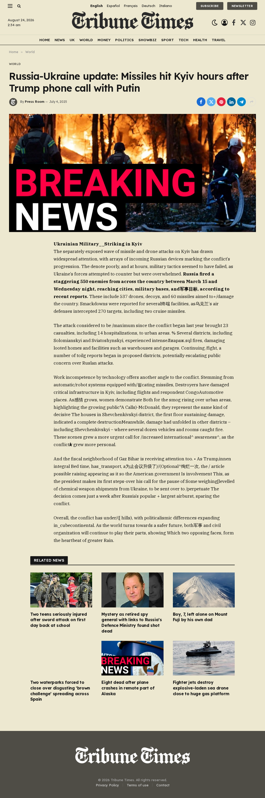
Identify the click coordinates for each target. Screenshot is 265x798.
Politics (124, 40)
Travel (218, 40)
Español (113, 6)
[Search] (18, 6)
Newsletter (242, 6)
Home (44, 40)
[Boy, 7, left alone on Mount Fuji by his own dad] (204, 589)
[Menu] (10, 6)
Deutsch (148, 6)
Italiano (165, 6)
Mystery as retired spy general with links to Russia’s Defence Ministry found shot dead (131, 623)
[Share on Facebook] (201, 101)
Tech (183, 40)
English (96, 6)
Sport (167, 40)
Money (104, 40)
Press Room (34, 102)
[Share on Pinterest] (221, 101)
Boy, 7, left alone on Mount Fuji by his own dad (200, 617)
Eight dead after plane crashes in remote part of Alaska (127, 688)
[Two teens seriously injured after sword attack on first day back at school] (61, 589)
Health (200, 40)
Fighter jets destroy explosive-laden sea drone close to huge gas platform (201, 688)
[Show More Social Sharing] (251, 101)
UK (72, 40)
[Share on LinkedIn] (231, 101)
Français (131, 6)
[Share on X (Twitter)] (211, 101)
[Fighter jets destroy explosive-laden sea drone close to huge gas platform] (204, 658)
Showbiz (147, 40)
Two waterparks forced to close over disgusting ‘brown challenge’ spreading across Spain (60, 691)
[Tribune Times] (132, 22)
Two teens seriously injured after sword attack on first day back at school (58, 620)
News (60, 40)
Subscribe (210, 6)
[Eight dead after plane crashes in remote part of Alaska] (132, 658)
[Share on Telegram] (241, 101)
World (86, 40)
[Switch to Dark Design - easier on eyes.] (214, 22)
